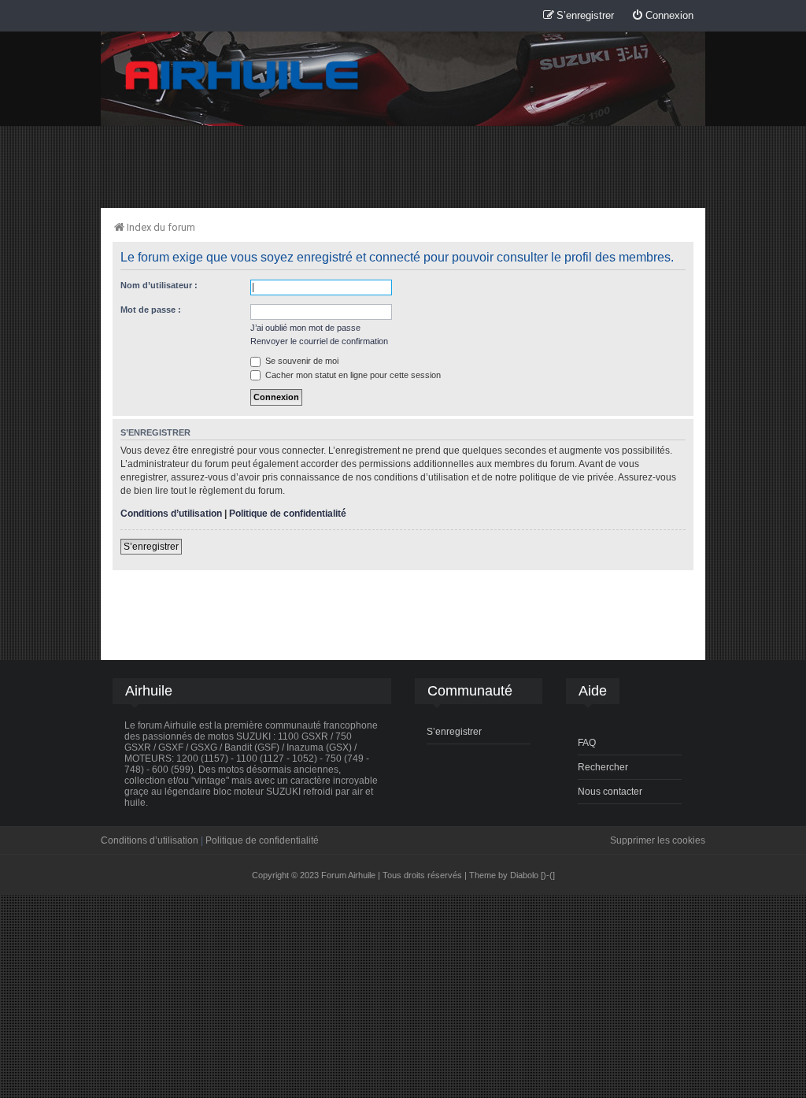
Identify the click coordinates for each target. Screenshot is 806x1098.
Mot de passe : (150, 309)
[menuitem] (662, 16)
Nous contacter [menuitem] (610, 791)
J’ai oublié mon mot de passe (305, 327)
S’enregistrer (151, 546)
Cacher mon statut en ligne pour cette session (352, 375)
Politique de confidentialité (287, 513)
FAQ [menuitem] (587, 742)
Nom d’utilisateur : (159, 285)
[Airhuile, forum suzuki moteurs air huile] (242, 76)
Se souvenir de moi (300, 360)
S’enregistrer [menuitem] (454, 731)
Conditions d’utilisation (171, 513)
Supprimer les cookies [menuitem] (657, 840)
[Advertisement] (403, 166)
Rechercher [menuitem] (603, 767)
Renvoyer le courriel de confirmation (319, 341)
